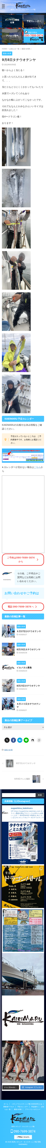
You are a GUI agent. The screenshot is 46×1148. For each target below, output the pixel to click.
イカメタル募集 (24, 667)
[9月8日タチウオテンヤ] (19, 740)
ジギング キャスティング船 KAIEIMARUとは (27, 1104)
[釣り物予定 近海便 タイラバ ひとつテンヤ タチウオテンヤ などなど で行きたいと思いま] (23, 1018)
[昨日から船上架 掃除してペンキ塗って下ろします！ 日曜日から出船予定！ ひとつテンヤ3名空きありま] (23, 974)
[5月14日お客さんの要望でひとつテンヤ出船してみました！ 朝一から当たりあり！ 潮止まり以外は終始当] (23, 1062)
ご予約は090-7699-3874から (21, 559)
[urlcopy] (39, 740)
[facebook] (13, 740)
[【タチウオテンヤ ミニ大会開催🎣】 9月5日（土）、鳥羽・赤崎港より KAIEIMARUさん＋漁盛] (23, 843)
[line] (26, 740)
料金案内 (34, 1107)
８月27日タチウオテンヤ (29, 631)
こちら (37, 467)
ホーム (6, 1104)
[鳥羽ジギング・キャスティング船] (22, 6)
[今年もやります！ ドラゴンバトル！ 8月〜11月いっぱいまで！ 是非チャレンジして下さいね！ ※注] (23, 887)
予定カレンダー (22, 1107)
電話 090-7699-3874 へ (21, 606)
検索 (40, 795)
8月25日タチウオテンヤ (28, 649)
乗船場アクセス (8, 1107)
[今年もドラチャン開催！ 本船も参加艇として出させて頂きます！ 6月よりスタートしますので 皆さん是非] (23, 930)
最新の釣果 (8, 750)
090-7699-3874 (24, 1131)
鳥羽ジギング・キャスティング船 (23, 1126)
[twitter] (7, 740)
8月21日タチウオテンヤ (28, 685)
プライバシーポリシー (32, 1109)
